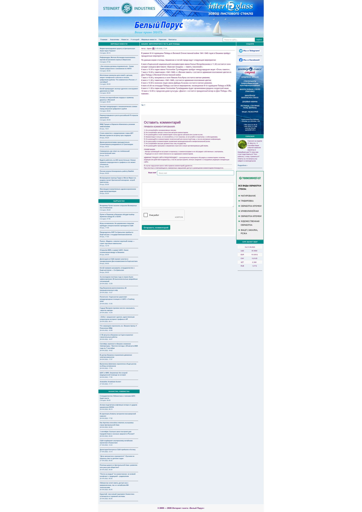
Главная (103, 39)
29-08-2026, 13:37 (106, 292)
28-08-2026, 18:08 (106, 330)
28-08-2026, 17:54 (106, 368)
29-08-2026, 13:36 (106, 303)
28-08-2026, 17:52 (106, 418)
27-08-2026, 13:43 (106, 445)
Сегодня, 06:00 (105, 71)
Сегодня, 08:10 (105, 53)
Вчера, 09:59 (104, 254)
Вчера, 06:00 (104, 155)
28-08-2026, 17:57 (106, 359)
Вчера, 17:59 (104, 227)
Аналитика (114, 39)
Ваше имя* (152, 172)
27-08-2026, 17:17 (106, 384)
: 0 (144, 105)
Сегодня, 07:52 (105, 62)
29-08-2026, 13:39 (106, 283)
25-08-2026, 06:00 (106, 498)
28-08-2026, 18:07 (106, 339)
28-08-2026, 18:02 (106, 350)
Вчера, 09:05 (104, 272)
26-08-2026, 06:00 (106, 469)
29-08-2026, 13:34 (106, 312)
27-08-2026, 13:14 (106, 451)
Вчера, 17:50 (104, 236)
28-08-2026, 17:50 (106, 377)
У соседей (135, 39)
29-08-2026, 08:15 (106, 409)
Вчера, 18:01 (104, 129)
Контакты (172, 39)
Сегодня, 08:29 (105, 210)
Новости (124, 39)
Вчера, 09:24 (104, 137)
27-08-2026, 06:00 (106, 460)
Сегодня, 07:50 (105, 219)
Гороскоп (162, 39)
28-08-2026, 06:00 (106, 427)
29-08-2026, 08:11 (106, 321)
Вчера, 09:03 (104, 146)
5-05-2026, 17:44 (161, 48)
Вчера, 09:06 (104, 263)
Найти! (259, 39)
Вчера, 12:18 (104, 245)
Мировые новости (148, 39)
